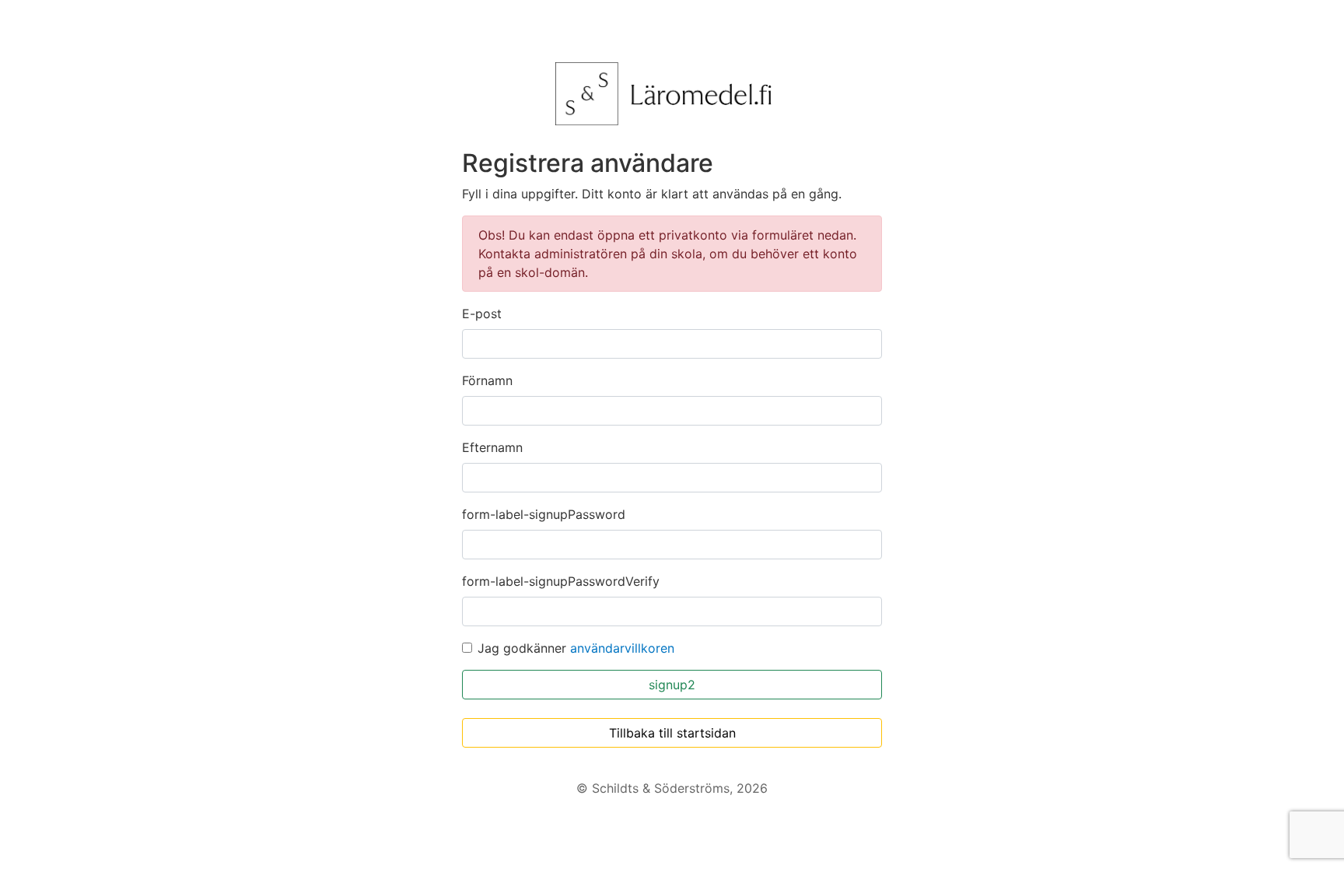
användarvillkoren (622, 648)
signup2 (672, 684)
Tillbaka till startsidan (672, 733)
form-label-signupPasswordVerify (561, 581)
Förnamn (487, 380)
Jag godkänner (576, 648)
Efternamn (492, 447)
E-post (482, 313)
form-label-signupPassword (543, 514)
